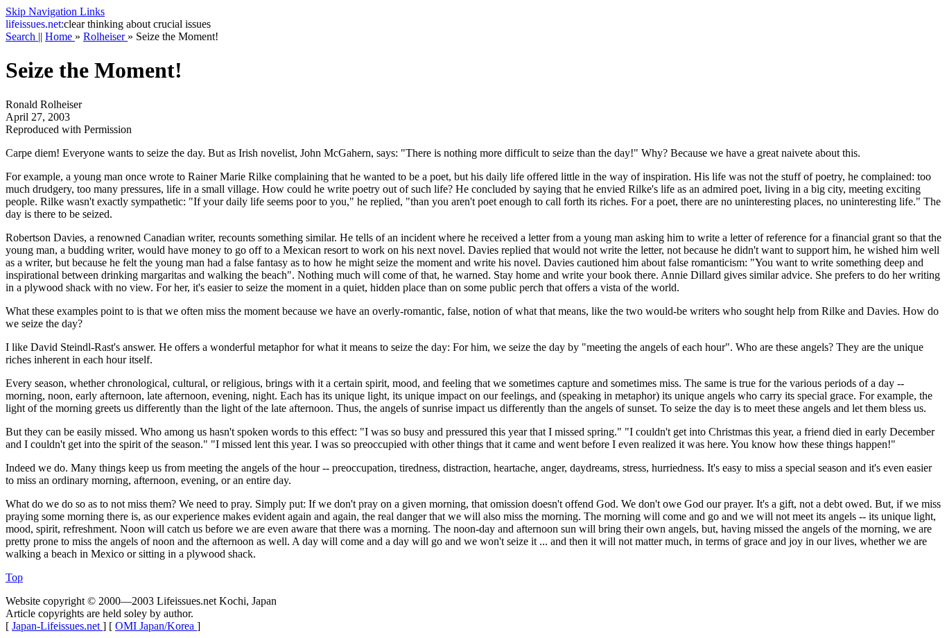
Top (14, 577)
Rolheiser (105, 36)
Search (22, 36)
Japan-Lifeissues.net (57, 626)
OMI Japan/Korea (156, 626)
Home (60, 36)
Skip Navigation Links (55, 11)
